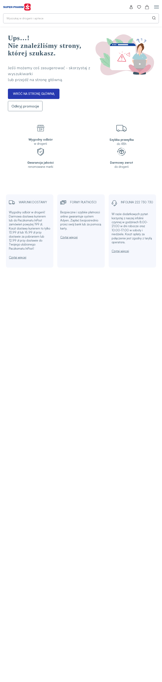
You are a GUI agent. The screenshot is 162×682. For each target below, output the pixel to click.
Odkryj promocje (25, 106)
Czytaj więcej (17, 257)
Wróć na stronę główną (33, 94)
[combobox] (81, 18)
